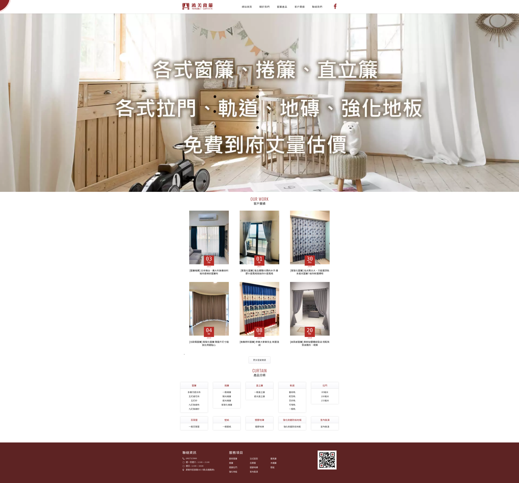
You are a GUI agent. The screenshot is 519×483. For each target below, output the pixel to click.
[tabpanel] (259, 103)
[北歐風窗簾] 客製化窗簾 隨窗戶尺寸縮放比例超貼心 (209, 343)
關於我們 (264, 6)
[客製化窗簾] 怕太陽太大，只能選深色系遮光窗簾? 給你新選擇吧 (309, 272)
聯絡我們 (317, 6)
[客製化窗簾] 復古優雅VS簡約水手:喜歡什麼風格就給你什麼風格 (259, 272)
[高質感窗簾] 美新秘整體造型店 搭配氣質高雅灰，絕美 (310, 343)
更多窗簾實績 (259, 360)
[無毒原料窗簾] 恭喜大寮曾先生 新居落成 (259, 343)
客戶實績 (300, 6)
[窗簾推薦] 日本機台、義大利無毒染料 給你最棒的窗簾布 (208, 272)
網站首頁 (247, 6)
